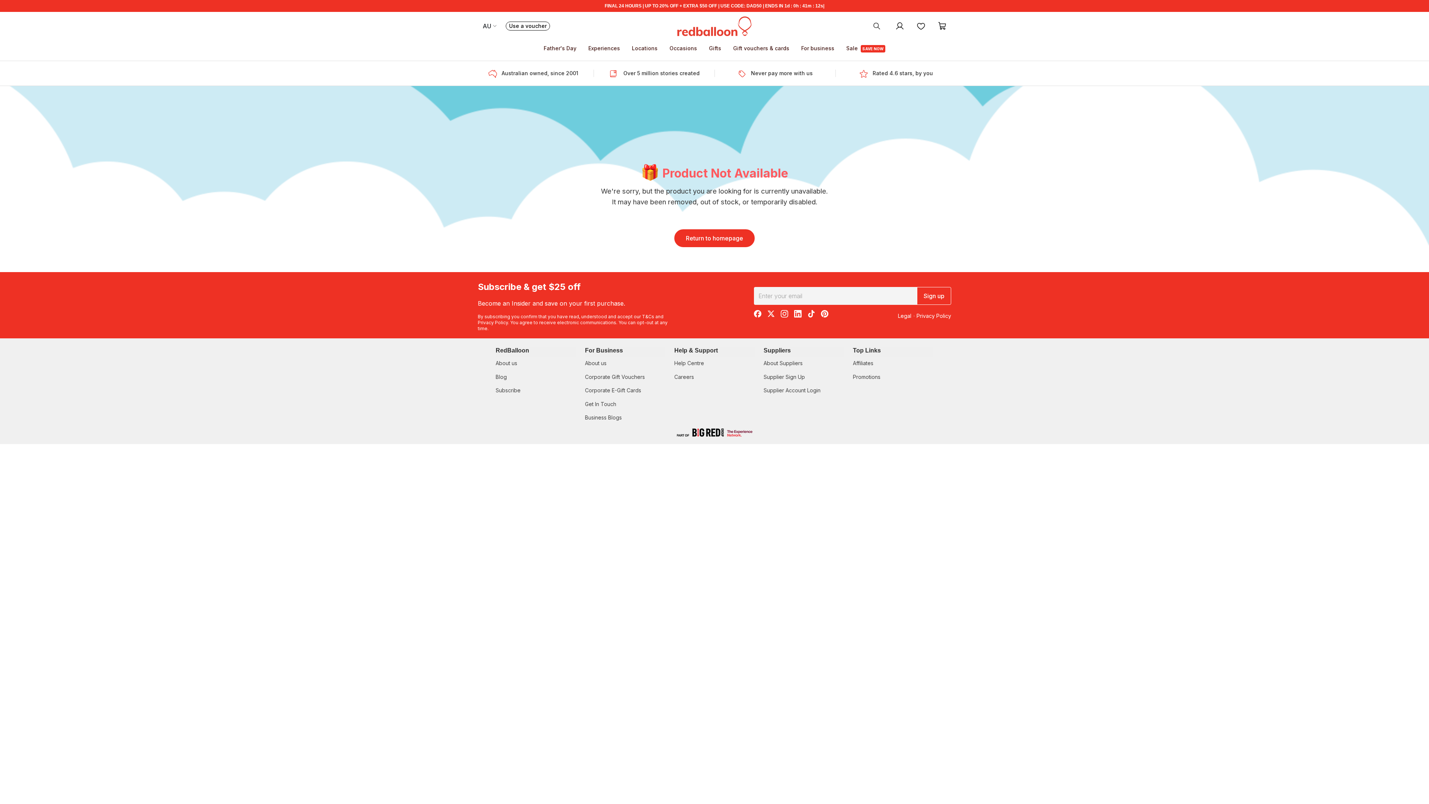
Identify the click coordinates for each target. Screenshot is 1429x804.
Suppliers (777, 350)
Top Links (867, 350)
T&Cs (648, 316)
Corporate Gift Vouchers (615, 377)
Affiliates (863, 363)
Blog (501, 377)
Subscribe (508, 390)
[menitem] (921, 26)
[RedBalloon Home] (714, 25)
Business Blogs (603, 417)
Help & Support (696, 350)
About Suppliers (783, 363)
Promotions (866, 377)
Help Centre (689, 363)
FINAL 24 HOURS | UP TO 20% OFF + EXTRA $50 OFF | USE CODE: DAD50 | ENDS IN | (714, 6)
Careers (684, 377)
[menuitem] (876, 25)
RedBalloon (512, 350)
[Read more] (495, 73)
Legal (904, 316)
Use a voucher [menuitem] (529, 27)
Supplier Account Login (792, 390)
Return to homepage (714, 238)
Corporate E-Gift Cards (613, 390)
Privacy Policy (493, 322)
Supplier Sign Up (784, 377)
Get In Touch (600, 404)
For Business (604, 350)
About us (506, 363)
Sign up (934, 296)
